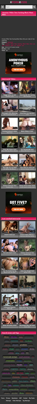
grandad (14, 393)
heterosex (29, 393)
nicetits (30, 345)
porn (3, 45)
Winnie (22, 393)
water (17, 349)
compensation (10, 361)
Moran (6, 337)
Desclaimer (15, 398)
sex (34, 44)
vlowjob (19, 45)
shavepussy (16, 377)
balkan (7, 341)
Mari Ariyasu (6, 381)
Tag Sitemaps (26, 400)
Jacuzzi (15, 344)
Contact (25, 398)
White (12, 44)
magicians (14, 368)
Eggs (9, 385)
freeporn (7, 45)
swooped (24, 349)
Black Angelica (23, 381)
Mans (28, 44)
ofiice (13, 373)
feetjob (5, 349)
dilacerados (30, 369)
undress (11, 353)
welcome (23, 389)
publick (14, 381)
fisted (21, 341)
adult (12, 45)
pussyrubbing (13, 389)
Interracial (10, 42)
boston (21, 337)
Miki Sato (14, 337)
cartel (22, 353)
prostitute (23, 344)
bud (5, 385)
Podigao (19, 361)
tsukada (32, 377)
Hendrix (19, 364)
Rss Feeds (32, 398)
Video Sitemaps (17, 400)
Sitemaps (8, 400)
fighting (17, 353)
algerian (7, 345)
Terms (2, 398)
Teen (15, 44)
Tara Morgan (28, 341)
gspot (33, 373)
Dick (31, 44)
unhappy (6, 369)
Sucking (20, 44)
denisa (32, 349)
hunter (27, 373)
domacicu (7, 393)
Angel (11, 349)
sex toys (20, 373)
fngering (22, 368)
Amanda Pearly (9, 365)
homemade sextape (10, 357)
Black (24, 44)
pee (25, 364)
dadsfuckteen (6, 377)
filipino (4, 389)
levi (27, 353)
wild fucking (29, 337)
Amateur (7, 44)
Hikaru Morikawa (27, 385)
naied (31, 365)
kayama (32, 389)
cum (23, 45)
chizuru (32, 381)
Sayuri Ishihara (27, 361)
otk (33, 357)
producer (16, 385)
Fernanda (25, 377)
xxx (15, 45)
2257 (20, 398)
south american (24, 357)
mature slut (6, 373)
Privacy (8, 398)
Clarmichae (14, 341)
